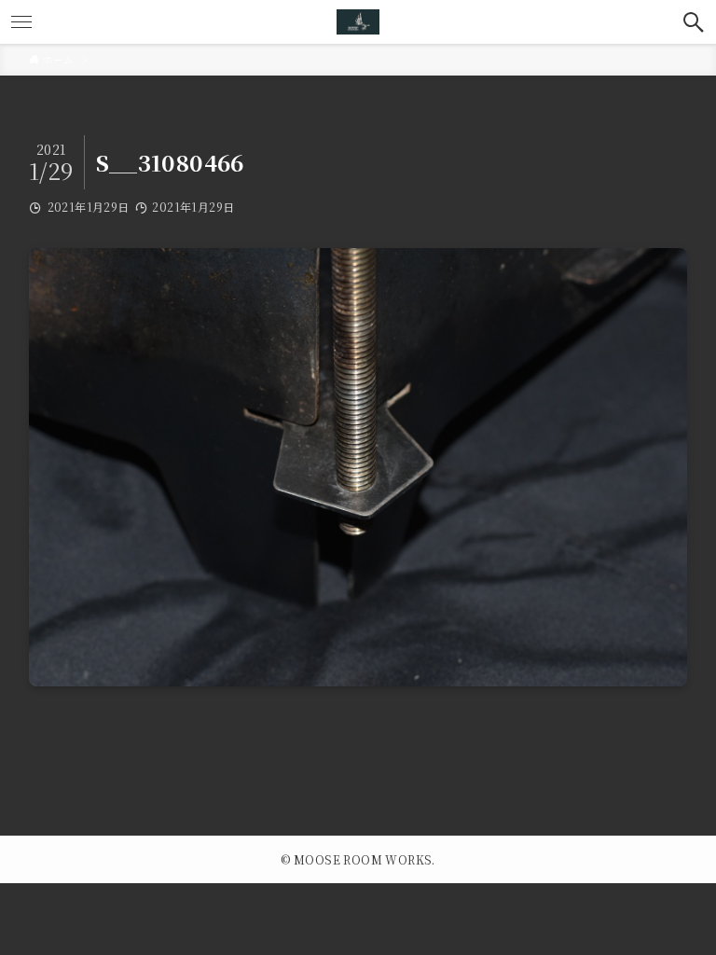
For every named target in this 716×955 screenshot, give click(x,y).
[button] (694, 22)
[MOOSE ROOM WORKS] (358, 22)
